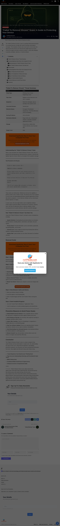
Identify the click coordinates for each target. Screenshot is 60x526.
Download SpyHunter (30, 270)
